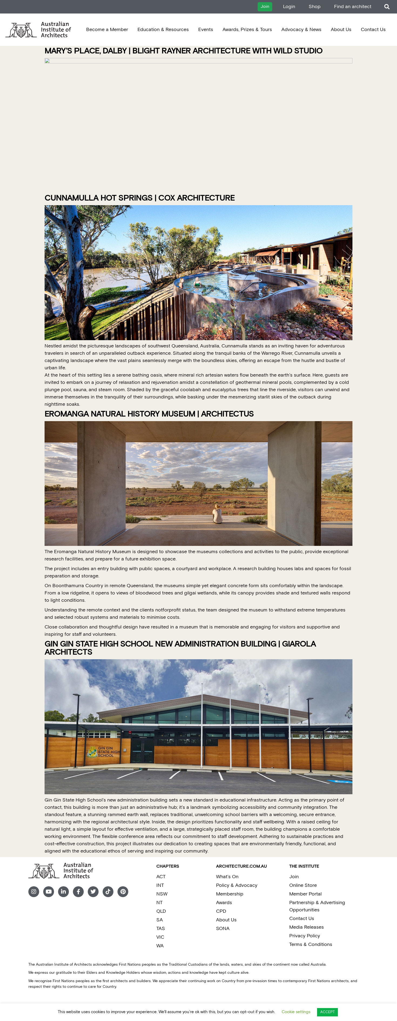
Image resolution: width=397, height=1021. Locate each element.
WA (160, 946)
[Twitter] (93, 891)
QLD (161, 911)
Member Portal (305, 894)
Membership (229, 894)
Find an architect (352, 7)
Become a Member (107, 29)
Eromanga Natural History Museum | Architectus (149, 414)
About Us (341, 29)
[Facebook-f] (78, 891)
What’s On (227, 877)
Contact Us (373, 29)
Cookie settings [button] (296, 1012)
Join (294, 877)
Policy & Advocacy (236, 885)
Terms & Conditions (310, 944)
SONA (223, 928)
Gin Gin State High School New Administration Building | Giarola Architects (180, 648)
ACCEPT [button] (327, 1012)
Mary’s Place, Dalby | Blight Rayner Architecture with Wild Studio (183, 51)
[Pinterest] (122, 891)
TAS (160, 928)
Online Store (303, 885)
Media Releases (306, 927)
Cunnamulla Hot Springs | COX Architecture (140, 198)
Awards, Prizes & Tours (247, 29)
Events (205, 29)
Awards (224, 903)
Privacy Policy (304, 936)
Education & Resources (163, 29)
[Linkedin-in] (63, 891)
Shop (315, 7)
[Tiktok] (108, 891)
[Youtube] (48, 891)
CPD (221, 911)
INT (160, 885)
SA (159, 920)
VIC (160, 937)
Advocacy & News (301, 29)
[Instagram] (33, 891)
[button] (387, 7)
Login (289, 7)
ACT (161, 877)
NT (159, 903)
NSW (161, 894)
